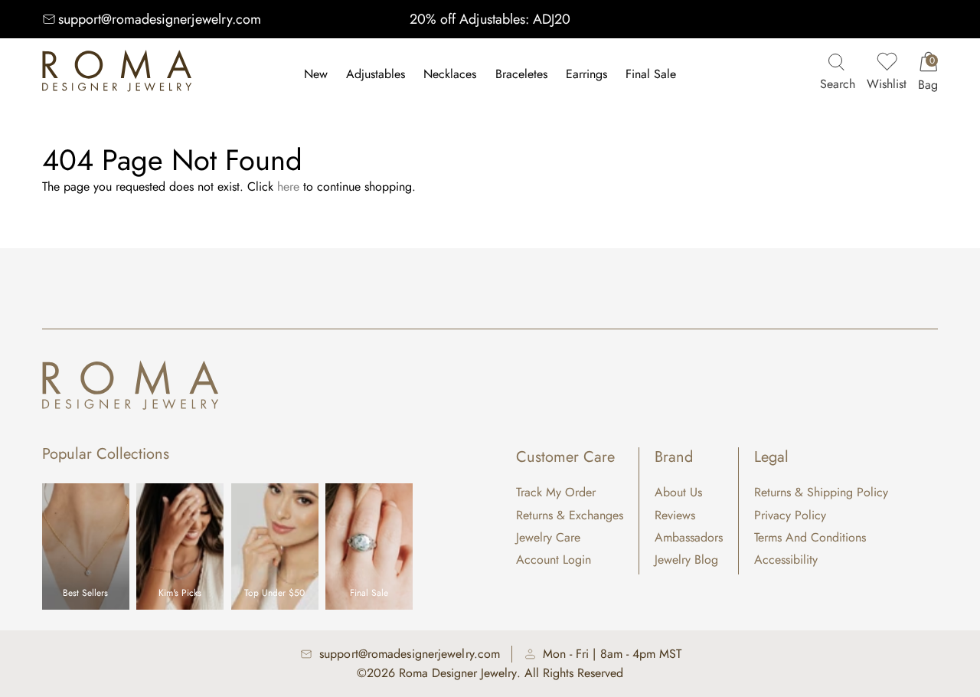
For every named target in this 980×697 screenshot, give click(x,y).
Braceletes (521, 74)
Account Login (553, 559)
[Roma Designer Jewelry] (116, 74)
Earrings (586, 74)
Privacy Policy (790, 515)
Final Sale (651, 74)
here (288, 186)
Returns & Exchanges (569, 515)
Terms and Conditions (810, 537)
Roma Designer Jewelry (458, 673)
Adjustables (375, 74)
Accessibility (786, 559)
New (316, 74)
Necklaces (449, 74)
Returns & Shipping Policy (821, 492)
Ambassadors (689, 537)
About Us (678, 492)
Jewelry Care (548, 537)
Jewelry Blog (686, 559)
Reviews (675, 515)
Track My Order (556, 492)
